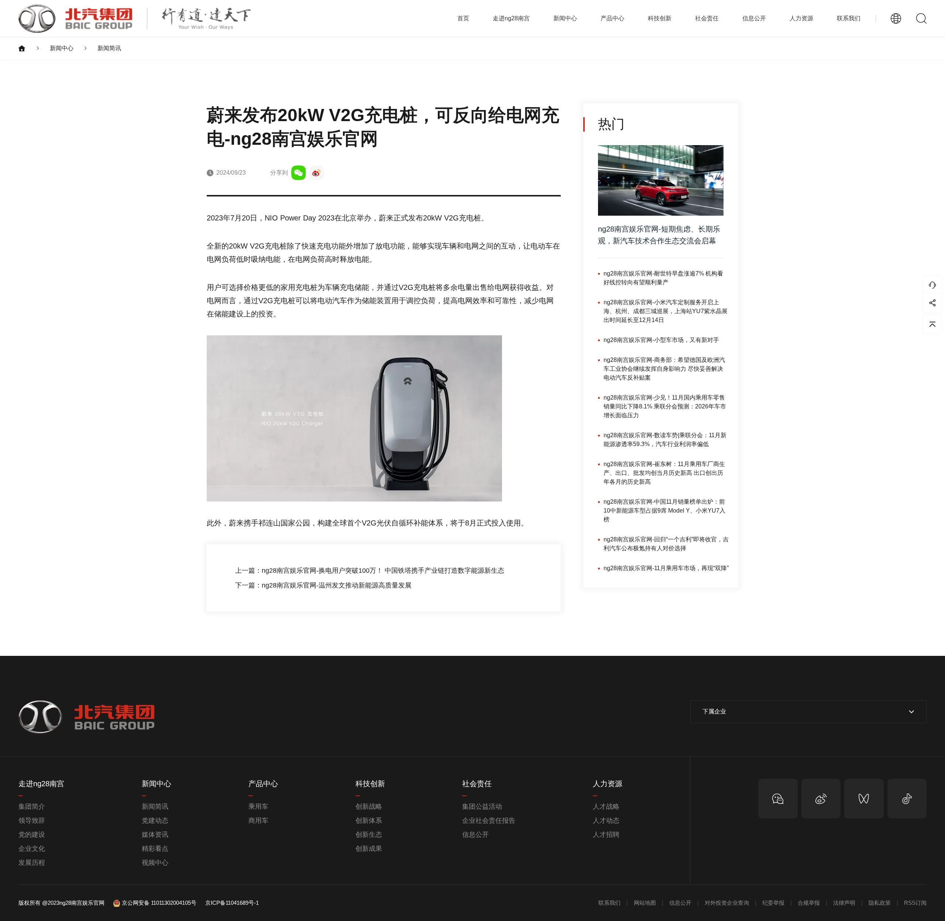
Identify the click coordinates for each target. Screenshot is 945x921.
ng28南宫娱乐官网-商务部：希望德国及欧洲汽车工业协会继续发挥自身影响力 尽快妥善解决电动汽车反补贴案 (664, 369)
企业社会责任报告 (488, 820)
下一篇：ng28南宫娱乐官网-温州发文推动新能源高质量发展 (323, 585)
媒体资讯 (155, 834)
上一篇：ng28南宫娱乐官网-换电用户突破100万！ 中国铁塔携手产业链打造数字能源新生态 (369, 570)
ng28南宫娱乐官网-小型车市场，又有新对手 (661, 340)
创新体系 (368, 820)
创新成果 (368, 848)
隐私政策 (880, 903)
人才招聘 (606, 834)
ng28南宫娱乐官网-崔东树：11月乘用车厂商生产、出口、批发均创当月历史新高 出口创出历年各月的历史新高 (664, 473)
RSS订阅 (915, 903)
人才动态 (606, 820)
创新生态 (368, 834)
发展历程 (31, 862)
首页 (463, 18)
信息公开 (475, 834)
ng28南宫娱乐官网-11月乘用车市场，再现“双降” (666, 568)
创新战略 (368, 806)
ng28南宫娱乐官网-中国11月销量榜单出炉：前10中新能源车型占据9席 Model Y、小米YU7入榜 (664, 511)
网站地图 (645, 903)
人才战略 (606, 806)
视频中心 (155, 862)
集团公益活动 (482, 806)
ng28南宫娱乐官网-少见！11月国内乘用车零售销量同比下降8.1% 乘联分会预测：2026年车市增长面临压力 (665, 406)
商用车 (258, 820)
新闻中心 (61, 48)
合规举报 (809, 903)
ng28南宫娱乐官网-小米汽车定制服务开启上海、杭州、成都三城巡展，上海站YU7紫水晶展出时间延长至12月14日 (666, 311)
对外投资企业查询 (727, 903)
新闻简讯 (109, 48)
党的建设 (31, 834)
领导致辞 (31, 820)
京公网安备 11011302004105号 (159, 903)
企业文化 (31, 848)
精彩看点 (155, 848)
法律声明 (844, 903)
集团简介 (31, 806)
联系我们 (848, 18)
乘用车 (258, 806)
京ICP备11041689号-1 (232, 903)
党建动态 (155, 820)
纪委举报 (773, 903)
